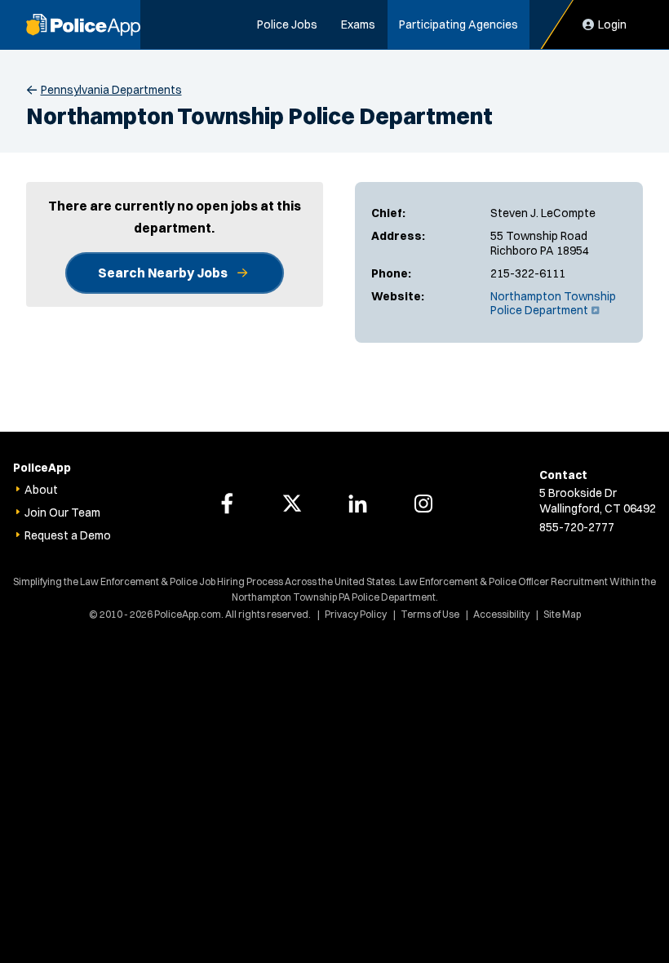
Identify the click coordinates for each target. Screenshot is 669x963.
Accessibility (501, 614)
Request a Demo (67, 535)
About (41, 489)
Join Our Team (62, 512)
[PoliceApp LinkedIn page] (358, 503)
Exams (358, 24)
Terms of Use (430, 614)
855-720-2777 (576, 527)
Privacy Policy (356, 614)
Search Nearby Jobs (163, 272)
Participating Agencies (458, 24)
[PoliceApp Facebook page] (226, 503)
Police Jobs (287, 24)
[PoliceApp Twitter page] (292, 503)
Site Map (562, 614)
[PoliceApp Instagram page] (423, 503)
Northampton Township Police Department (553, 303)
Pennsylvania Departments (111, 89)
